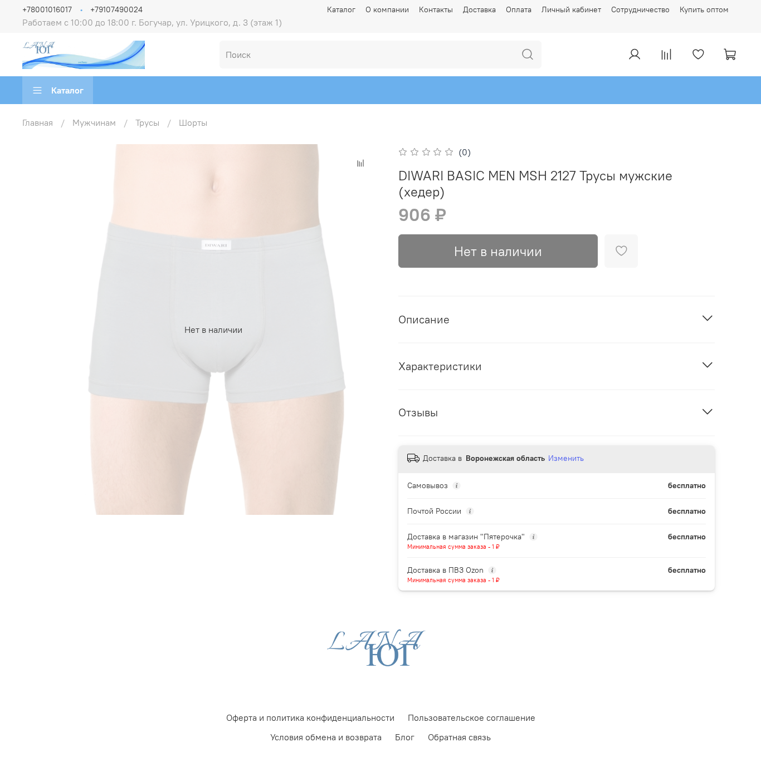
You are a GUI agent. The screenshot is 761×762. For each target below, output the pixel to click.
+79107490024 (116, 9)
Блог (404, 737)
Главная (37, 122)
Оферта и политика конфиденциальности (310, 717)
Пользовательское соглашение (471, 717)
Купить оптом (704, 9)
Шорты (193, 122)
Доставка (479, 9)
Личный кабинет (571, 9)
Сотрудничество (640, 9)
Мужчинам (94, 122)
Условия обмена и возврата (326, 737)
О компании (387, 9)
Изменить (566, 458)
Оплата (518, 9)
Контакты (436, 9)
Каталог (341, 9)
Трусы (147, 122)
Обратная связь (459, 737)
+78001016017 (47, 9)
